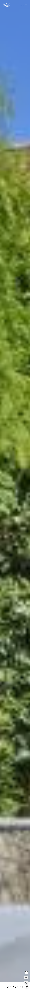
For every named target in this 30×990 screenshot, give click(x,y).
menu (22, 5)
